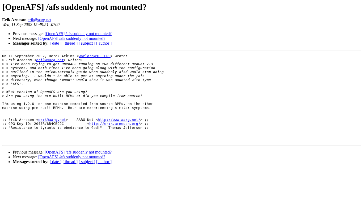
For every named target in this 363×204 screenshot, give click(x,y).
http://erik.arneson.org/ (114, 124)
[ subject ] (87, 43)
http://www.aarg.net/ (119, 120)
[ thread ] (70, 43)
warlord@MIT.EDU (95, 56)
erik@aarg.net (39, 20)
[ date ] (55, 43)
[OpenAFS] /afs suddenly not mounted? (78, 33)
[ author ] (104, 43)
